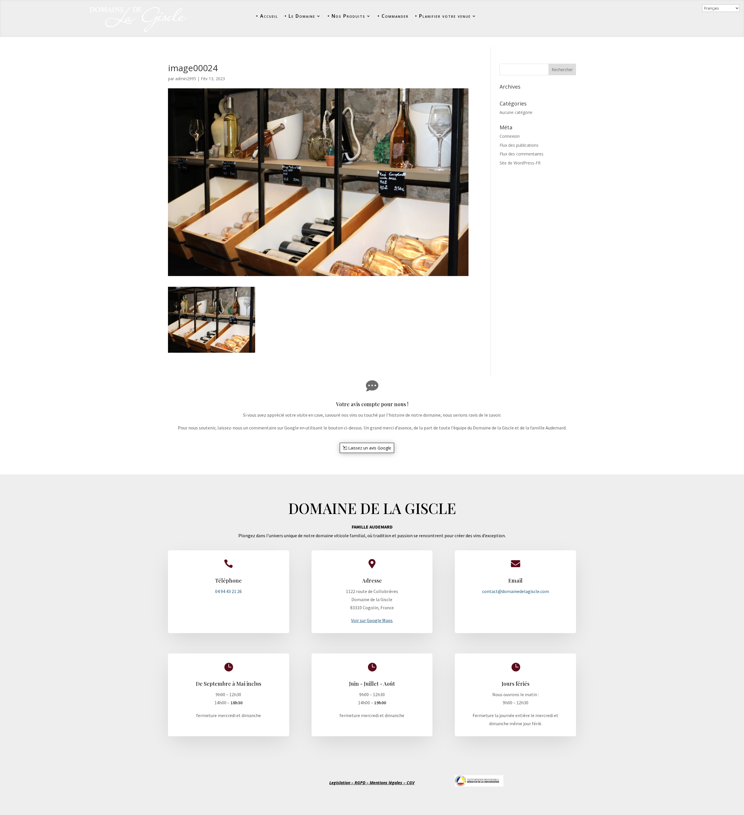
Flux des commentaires (521, 154)
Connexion (510, 136)
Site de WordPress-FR (520, 163)
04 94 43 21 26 (228, 591)
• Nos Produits (346, 16)
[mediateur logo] (479, 785)
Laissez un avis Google (369, 448)
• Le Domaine (300, 16)
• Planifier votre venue (443, 16)
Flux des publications (519, 145)
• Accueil (267, 16)
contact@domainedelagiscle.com (515, 591)
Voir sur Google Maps (372, 620)
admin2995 (185, 78)
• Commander (393, 16)
